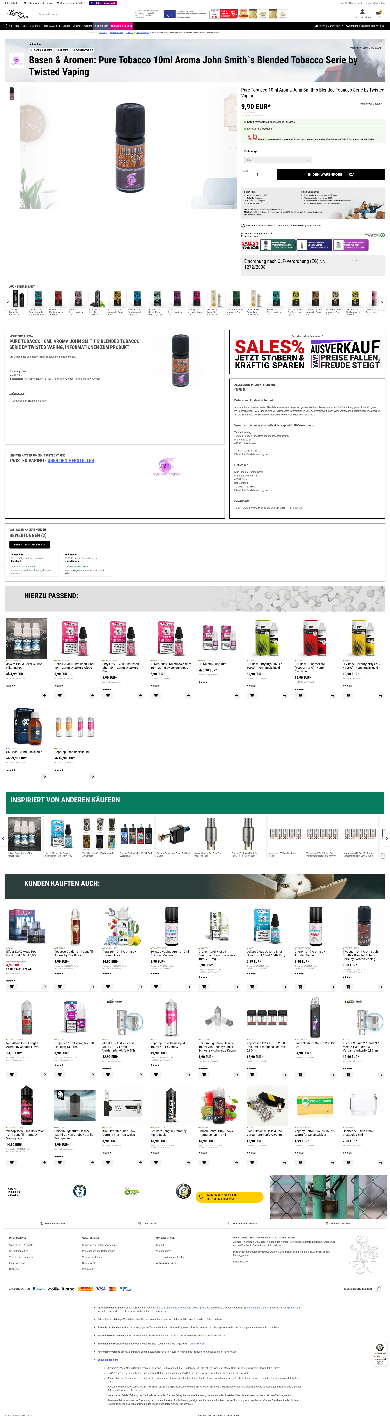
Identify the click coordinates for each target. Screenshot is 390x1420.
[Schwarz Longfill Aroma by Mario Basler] (171, 1105)
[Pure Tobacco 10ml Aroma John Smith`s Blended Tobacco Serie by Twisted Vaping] (11, 94)
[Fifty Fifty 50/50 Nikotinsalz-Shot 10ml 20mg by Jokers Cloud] (123, 638)
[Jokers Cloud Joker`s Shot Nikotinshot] (26, 638)
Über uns (14, 1269)
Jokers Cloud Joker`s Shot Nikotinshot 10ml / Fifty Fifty (266, 953)
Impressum (88, 1269)
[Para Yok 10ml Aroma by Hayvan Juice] (123, 926)
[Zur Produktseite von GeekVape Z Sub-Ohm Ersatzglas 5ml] (381, 1163)
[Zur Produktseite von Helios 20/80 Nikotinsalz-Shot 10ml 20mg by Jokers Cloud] (92, 696)
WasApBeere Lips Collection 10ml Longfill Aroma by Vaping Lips (25, 1134)
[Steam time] (17, 14)
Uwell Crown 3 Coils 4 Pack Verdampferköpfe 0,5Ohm (265, 1132)
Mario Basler (158, 1127)
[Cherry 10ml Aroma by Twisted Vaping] (315, 926)
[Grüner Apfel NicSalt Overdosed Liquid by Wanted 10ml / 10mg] (219, 926)
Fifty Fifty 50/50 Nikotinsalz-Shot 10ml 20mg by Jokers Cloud (121, 667)
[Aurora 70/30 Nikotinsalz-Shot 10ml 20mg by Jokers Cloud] (171, 638)
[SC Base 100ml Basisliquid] (26, 726)
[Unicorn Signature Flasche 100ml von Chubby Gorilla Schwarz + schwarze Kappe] (219, 1017)
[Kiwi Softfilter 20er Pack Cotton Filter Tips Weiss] (123, 1105)
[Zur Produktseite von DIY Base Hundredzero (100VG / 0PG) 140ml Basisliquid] (333, 696)
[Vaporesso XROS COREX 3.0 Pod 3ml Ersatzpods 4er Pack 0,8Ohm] (267, 1017)
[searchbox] (83, 14)
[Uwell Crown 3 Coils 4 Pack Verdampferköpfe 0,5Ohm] (267, 1105)
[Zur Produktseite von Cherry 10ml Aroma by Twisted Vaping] (333, 987)
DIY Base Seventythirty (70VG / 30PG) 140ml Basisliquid (363, 665)
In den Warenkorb (325, 174)
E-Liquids (172, 1307)
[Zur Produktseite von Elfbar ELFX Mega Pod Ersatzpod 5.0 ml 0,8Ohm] (44, 987)
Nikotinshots (14, 661)
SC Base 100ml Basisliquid (24, 752)
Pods (10, 948)
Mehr (355, 260)
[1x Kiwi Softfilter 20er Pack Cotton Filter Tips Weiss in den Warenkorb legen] (107, 1163)
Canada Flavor (15, 1040)
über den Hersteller (71, 460)
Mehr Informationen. (251, 236)
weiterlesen (239, 1261)
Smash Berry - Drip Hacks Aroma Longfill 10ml (216, 1132)
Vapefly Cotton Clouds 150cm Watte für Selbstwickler (315, 1132)
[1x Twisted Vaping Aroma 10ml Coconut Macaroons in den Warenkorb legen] (156, 987)
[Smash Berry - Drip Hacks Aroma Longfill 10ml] (219, 1105)
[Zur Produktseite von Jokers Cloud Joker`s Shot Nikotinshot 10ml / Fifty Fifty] (285, 987)
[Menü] (385, 1344)
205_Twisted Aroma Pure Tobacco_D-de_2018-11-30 (264, 508)
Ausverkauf (109, 3)
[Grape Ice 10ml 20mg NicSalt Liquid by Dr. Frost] (75, 1017)
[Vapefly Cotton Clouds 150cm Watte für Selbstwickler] (315, 1105)
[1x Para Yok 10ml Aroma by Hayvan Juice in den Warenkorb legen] (107, 987)
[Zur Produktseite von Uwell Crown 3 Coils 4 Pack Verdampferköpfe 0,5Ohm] (285, 1163)
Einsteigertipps (17, 1263)
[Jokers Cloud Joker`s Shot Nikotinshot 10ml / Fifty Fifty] (267, 926)
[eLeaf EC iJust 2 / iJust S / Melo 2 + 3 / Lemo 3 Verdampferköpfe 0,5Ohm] (123, 1017)
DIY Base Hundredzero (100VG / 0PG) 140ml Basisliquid (310, 667)
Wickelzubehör (303, 1127)
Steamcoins (297, 225)
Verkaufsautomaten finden (40, 3)
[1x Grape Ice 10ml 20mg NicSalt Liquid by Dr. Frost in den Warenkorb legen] (59, 1075)
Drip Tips (108, 1127)
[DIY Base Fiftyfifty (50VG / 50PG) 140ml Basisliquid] (267, 638)
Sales (98, 3)
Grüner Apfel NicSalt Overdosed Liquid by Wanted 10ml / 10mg (218, 955)
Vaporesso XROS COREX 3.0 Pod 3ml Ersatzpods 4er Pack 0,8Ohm (266, 1046)
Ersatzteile (350, 1127)
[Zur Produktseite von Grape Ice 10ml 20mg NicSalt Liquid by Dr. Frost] (92, 1075)
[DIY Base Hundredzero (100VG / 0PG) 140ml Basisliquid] (315, 638)
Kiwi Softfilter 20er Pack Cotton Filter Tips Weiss (118, 1132)
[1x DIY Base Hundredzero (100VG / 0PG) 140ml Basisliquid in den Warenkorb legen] (300, 696)
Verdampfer (198, 1307)
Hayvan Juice (110, 948)
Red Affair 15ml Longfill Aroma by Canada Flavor (22, 1044)
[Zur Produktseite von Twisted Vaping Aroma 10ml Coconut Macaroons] (188, 987)
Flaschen (205, 1040)
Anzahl (245, 171)
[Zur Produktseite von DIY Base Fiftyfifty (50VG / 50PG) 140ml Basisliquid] (285, 696)
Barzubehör (263, 1307)
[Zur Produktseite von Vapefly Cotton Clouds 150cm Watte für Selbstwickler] (333, 1163)
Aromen (182, 1307)
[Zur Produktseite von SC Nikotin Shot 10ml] (237, 696)
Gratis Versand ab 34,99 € (72, 3)
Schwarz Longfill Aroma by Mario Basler (168, 1132)
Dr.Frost (60, 1040)
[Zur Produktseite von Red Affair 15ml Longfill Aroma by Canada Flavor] (44, 1075)
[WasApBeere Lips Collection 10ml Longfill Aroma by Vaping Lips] (26, 1105)
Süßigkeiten (288, 1307)
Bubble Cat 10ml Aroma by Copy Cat (274, 312)
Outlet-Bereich (197, 1343)
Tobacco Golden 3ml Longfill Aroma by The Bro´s (73, 953)
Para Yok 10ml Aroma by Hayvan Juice (119, 953)
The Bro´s (60, 948)
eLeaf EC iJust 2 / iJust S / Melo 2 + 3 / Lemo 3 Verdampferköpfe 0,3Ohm (361, 1046)
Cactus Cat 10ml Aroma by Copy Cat (235, 312)
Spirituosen (250, 1307)
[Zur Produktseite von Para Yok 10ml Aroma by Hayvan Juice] (140, 987)
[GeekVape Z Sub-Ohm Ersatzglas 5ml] (363, 1105)
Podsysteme (302, 1040)
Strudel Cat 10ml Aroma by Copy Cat (314, 312)
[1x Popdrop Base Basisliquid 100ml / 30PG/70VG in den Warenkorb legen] (156, 1075)
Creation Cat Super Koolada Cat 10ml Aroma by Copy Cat (36, 312)
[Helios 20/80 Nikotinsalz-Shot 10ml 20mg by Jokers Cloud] (75, 638)
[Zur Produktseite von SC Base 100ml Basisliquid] (44, 776)
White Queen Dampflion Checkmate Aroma (253, 312)
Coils (106, 1040)
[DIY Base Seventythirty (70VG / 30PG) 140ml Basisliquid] (363, 638)
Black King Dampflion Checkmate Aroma (14, 312)
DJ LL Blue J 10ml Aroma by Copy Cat (135, 312)
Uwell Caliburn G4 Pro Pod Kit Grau (315, 1044)
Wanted (204, 948)
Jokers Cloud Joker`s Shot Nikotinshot (24, 665)
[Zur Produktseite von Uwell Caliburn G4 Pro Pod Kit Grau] (333, 1075)
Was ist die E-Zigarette (21, 1245)
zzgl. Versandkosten (255, 115)
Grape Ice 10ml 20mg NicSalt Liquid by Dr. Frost (74, 1044)
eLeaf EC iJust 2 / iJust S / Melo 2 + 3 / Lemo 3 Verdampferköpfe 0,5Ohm (120, 1046)
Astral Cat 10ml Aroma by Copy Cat (76, 312)
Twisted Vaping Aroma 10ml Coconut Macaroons (170, 953)
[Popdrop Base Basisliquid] (75, 726)
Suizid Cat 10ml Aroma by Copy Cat (333, 312)
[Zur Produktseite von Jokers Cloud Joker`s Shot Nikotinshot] (44, 696)
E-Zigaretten (159, 1307)
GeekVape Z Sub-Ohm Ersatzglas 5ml (358, 1132)
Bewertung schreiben (28, 544)
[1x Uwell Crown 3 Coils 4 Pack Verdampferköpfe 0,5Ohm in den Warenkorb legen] (252, 1163)
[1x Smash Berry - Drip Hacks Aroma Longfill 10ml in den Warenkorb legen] (204, 1163)
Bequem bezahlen (107, 1359)
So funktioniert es (18, 1251)
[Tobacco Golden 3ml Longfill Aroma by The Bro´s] (75, 926)
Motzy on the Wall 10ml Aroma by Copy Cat (295, 312)
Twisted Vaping (159, 948)
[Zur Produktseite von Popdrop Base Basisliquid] (92, 776)
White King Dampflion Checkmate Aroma (212, 312)
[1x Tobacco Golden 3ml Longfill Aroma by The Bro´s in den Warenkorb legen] (59, 987)
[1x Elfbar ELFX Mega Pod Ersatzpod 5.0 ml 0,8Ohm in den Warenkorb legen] (11, 987)
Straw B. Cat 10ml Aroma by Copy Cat (56, 312)
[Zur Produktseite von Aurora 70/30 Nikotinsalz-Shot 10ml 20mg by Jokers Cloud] (188, 696)
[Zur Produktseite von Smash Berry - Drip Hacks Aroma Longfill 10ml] (237, 1163)
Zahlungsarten (163, 1251)
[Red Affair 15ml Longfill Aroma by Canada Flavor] (26, 1017)
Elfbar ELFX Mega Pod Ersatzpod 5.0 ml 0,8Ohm (23, 953)
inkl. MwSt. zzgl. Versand (15, 678)
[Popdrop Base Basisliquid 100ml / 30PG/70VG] (171, 1017)
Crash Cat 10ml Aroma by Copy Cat (175, 312)
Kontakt (160, 1245)
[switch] (380, 1362)
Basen (251, 661)
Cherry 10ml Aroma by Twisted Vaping (310, 953)
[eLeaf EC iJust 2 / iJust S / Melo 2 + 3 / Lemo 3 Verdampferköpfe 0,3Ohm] (363, 1017)
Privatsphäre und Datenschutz (98, 1251)
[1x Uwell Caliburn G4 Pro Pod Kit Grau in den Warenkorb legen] (300, 1075)
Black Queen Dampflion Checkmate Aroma (94, 312)
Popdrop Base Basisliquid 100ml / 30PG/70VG (168, 1044)
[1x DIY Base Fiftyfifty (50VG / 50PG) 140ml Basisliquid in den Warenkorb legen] (252, 696)
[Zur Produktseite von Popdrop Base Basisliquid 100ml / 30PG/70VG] (188, 1075)
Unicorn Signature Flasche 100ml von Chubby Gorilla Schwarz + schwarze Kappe (217, 1046)
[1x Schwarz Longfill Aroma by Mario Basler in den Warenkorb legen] (156, 1163)
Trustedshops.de (36, 558)
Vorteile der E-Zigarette (21, 1257)
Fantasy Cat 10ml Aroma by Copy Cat (196, 312)
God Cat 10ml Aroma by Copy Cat (115, 312)
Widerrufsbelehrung (92, 1257)
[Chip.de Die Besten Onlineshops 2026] (244, 17)
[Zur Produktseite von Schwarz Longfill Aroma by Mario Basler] (188, 1163)
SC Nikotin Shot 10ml (213, 664)
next (381, 302)
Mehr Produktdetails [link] (371, 103)
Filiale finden (13, 3)
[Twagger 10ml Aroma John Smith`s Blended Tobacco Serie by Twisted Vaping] (363, 926)
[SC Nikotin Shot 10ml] (219, 638)
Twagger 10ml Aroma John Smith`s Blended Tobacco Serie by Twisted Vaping (361, 955)
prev (8, 302)
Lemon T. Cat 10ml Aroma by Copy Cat (353, 312)
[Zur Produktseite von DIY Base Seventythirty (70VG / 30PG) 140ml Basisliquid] (381, 696)
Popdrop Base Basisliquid (71, 752)
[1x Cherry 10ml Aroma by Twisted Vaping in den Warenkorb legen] (300, 987)
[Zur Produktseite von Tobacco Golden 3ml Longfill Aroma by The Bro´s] (92, 987)
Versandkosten (233, 1415)
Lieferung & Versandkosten (170, 1257)
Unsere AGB (88, 1263)
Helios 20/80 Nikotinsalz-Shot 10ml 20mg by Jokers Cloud (74, 665)
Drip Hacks (205, 1127)
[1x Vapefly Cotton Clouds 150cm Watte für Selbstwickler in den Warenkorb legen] (300, 1163)
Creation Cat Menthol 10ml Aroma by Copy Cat (155, 312)
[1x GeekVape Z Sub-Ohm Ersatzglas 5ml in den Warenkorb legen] (348, 1163)
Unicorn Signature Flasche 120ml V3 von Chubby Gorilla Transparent (73, 1134)
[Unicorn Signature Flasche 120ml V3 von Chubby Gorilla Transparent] (75, 1105)
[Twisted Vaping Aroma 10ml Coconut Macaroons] (171, 926)
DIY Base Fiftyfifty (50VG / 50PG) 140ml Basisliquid (264, 665)
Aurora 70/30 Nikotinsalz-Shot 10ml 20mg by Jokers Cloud (171, 665)
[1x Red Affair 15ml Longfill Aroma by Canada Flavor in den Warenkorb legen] (11, 1075)
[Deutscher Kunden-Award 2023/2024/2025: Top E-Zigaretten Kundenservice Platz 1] (259, 17)
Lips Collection (15, 1127)
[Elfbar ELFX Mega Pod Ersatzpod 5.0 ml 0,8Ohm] (26, 926)
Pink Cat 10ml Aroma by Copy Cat (373, 312)
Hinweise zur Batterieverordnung (99, 1245)
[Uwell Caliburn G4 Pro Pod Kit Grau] (315, 1017)
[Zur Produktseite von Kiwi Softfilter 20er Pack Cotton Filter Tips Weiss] (140, 1163)
